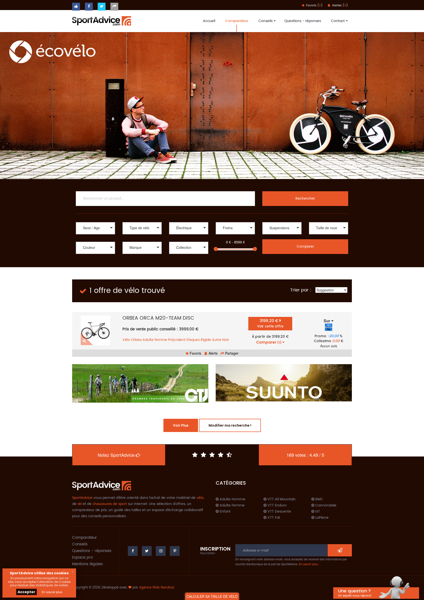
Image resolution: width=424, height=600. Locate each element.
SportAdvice (82, 498)
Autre (216, 340)
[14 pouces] (328, 235)
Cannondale (325, 505)
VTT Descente (278, 511)
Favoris (195, 353)
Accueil (209, 21)
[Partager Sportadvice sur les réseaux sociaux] (114, 7)
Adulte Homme (232, 499)
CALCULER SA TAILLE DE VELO (212, 596)
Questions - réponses (302, 21)
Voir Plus (180, 425)
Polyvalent (177, 340)
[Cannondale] (142, 254)
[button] (95, 228)
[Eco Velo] (212, 105)
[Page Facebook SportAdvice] (133, 551)
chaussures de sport (110, 504)
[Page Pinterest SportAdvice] (175, 551)
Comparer (305, 246)
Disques (193, 340)
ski (80, 504)
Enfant (224, 511)
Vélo (126, 340)
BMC (318, 499)
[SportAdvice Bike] (101, 20)
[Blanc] (95, 254)
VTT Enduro (276, 505)
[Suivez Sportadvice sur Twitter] (102, 7)
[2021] (188, 259)
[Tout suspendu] (282, 235)
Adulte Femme (232, 505)
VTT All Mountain (281, 499)
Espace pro (82, 557)
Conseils (265, 21)
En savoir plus (52, 592)
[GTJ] (140, 383)
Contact (338, 21)
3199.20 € (270, 323)
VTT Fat (273, 517)
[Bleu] (95, 259)
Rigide (206, 340)
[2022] (188, 254)
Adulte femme (155, 340)
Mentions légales (87, 564)
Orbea (136, 340)
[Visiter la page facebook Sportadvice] (89, 7)
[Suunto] (284, 382)
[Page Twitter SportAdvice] (147, 551)
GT (317, 511)
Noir (225, 340)
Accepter (26, 591)
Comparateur (236, 21)
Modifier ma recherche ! (230, 425)
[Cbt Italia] (142, 259)
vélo (200, 498)
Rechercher (305, 198)
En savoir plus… (310, 564)
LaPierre (321, 517)
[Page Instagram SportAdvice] (161, 551)
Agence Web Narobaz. (157, 587)
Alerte (213, 353)
